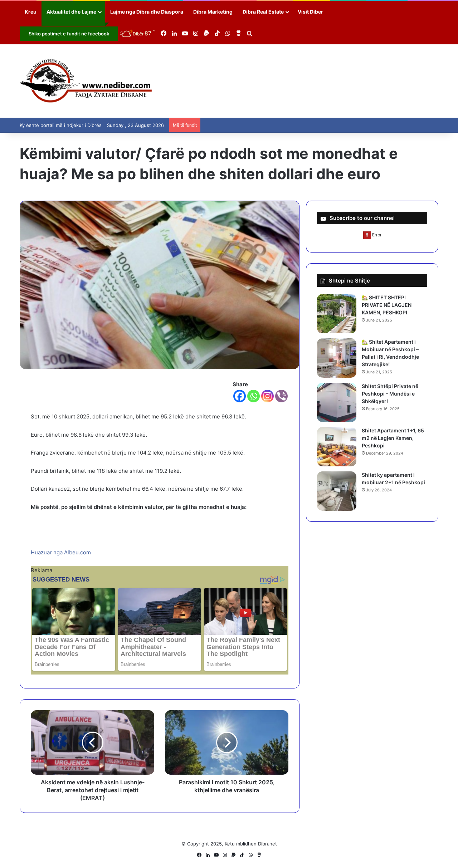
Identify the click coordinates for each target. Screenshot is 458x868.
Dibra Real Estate (263, 12)
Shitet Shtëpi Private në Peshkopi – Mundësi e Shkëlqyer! (390, 393)
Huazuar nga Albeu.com (61, 552)
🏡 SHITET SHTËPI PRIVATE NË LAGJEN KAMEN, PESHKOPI (386, 304)
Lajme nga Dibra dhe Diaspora (146, 12)
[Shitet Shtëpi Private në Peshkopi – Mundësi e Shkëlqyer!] (336, 402)
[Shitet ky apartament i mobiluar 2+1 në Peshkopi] (336, 491)
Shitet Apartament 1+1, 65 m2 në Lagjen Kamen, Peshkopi (393, 437)
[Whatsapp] (253, 396)
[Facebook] (239, 396)
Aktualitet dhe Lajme (71, 12)
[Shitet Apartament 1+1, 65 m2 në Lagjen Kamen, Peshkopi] (336, 446)
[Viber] (281, 396)
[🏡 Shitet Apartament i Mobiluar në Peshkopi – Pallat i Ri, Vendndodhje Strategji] (336, 358)
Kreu (30, 12)
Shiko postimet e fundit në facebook (69, 33)
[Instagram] (267, 396)
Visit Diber (310, 12)
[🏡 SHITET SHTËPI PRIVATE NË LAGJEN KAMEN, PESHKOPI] (336, 313)
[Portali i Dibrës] (86, 81)
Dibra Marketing (213, 12)
